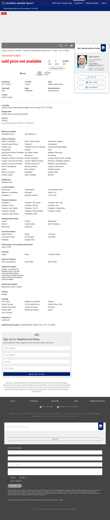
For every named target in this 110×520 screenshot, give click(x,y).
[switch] (60, 45)
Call (56, 439)
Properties (79, 4)
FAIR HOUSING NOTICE (72, 413)
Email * (11, 458)
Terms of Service (54, 500)
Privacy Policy (30, 413)
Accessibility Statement (50, 413)
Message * (13, 470)
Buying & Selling (93, 4)
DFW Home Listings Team (62, 3)
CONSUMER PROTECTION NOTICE (65, 416)
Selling (22, 477)
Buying (12, 477)
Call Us (93, 77)
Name (11, 452)
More (105, 4)
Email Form (92, 82)
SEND (14, 486)
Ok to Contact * (16, 481)
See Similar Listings (56, 68)
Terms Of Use (15, 413)
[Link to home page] (19, 3)
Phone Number (14, 464)
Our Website (93, 87)
